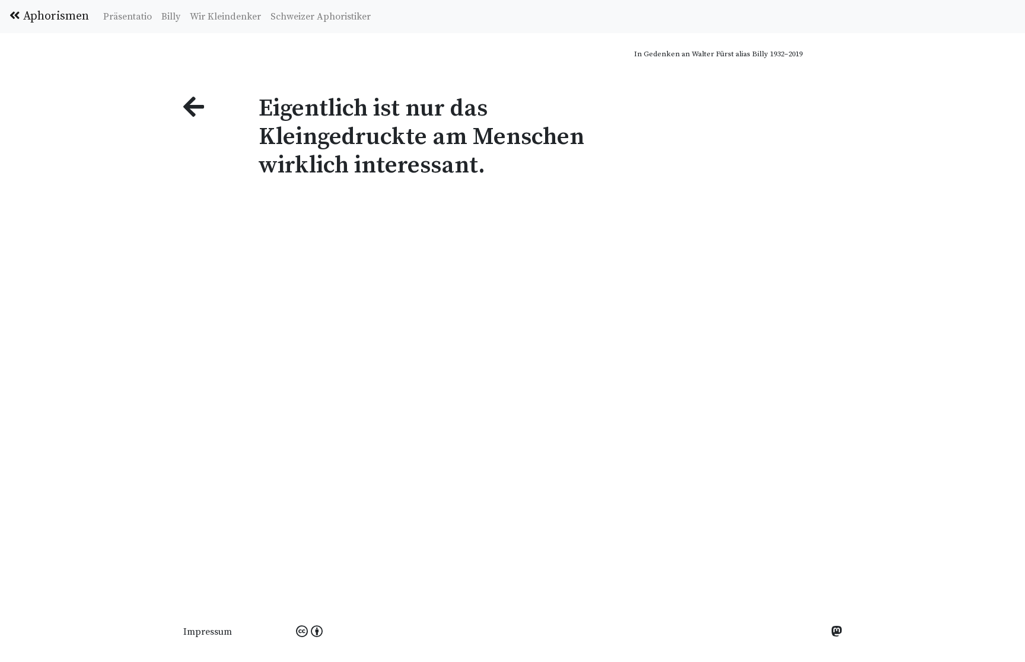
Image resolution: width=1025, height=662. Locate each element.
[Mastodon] (836, 632)
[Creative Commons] (309, 632)
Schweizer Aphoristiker (320, 17)
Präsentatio (127, 17)
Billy (170, 17)
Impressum (207, 632)
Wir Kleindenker (225, 17)
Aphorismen (54, 16)
